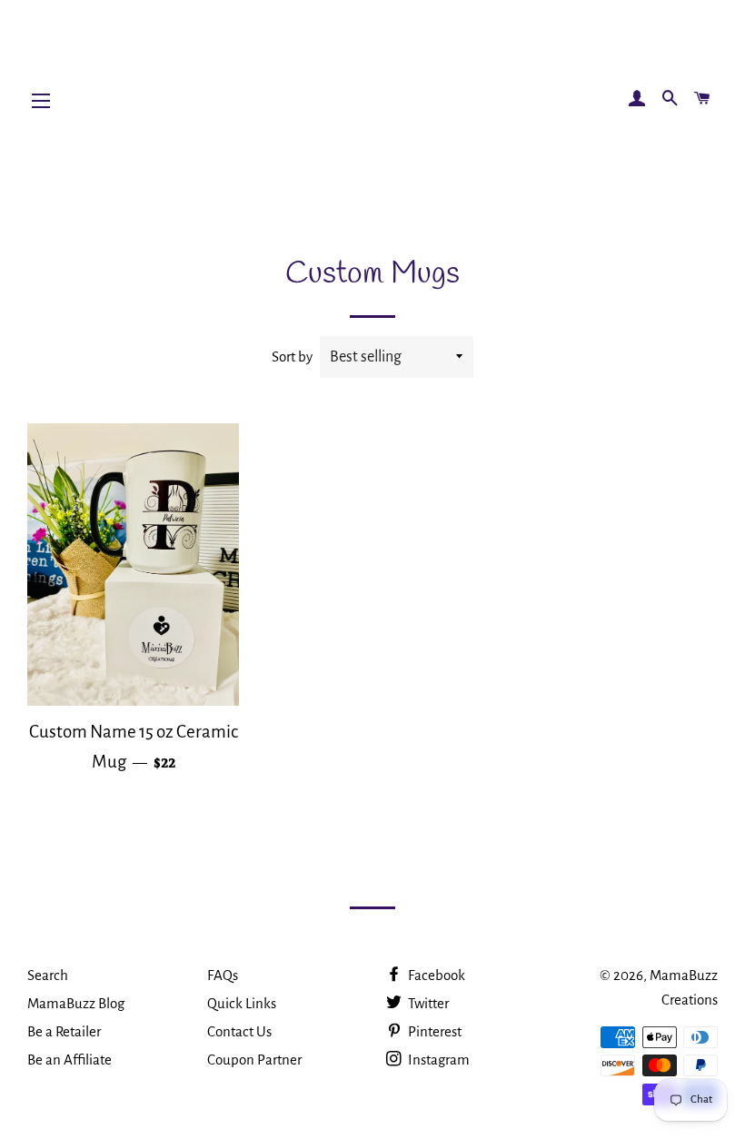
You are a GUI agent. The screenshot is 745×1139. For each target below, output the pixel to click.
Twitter (427, 1003)
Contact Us (239, 1031)
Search (47, 975)
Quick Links (241, 1003)
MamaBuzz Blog (75, 1003)
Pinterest (433, 1031)
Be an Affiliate (69, 1059)
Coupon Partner (254, 1059)
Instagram (437, 1059)
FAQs (222, 975)
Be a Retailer (64, 1031)
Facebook (435, 975)
